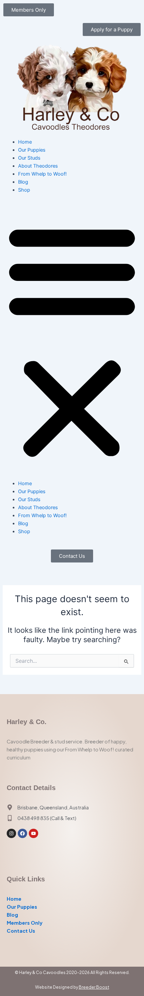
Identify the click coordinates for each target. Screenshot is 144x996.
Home (25, 142)
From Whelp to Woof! (42, 174)
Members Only (25, 923)
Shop (24, 190)
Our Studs (29, 158)
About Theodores (38, 166)
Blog (23, 182)
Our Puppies (32, 150)
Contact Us (21, 931)
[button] (72, 340)
